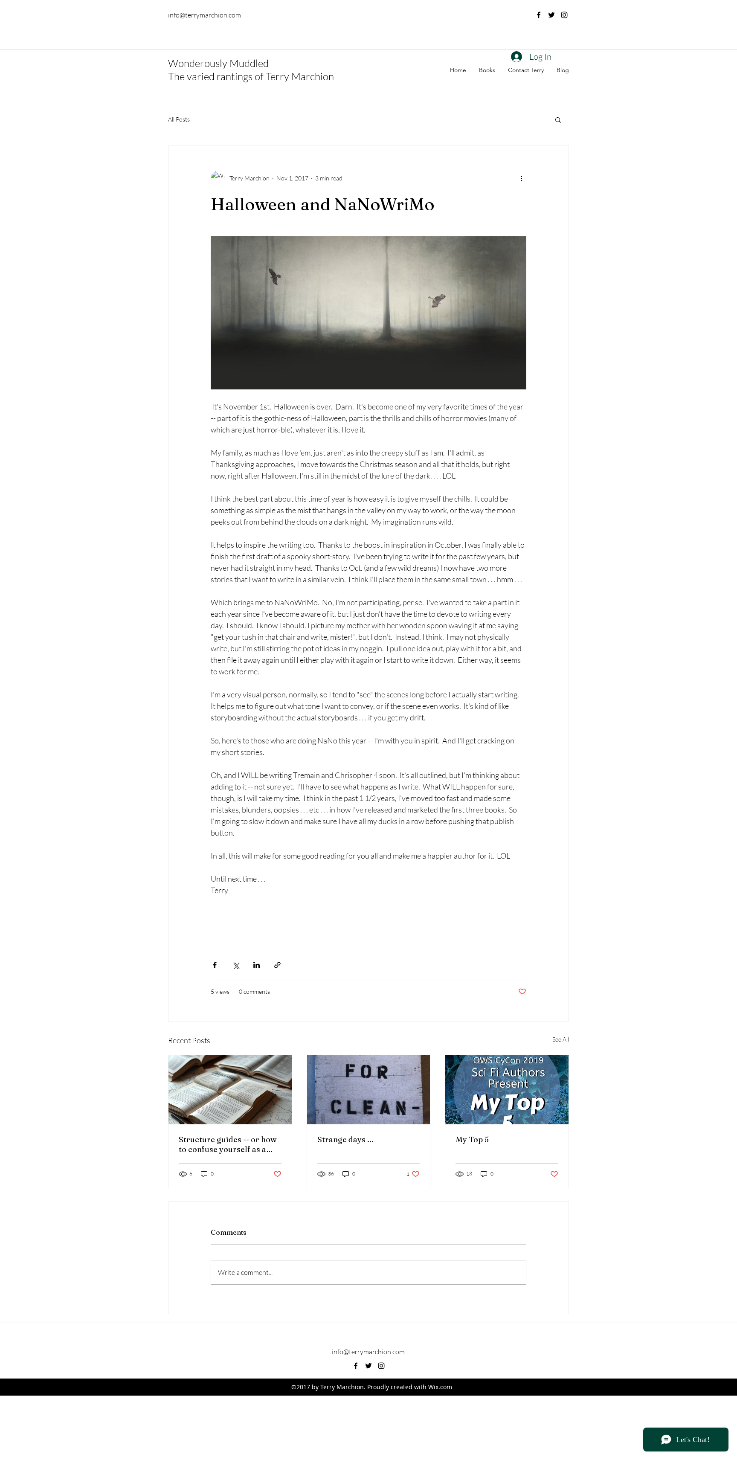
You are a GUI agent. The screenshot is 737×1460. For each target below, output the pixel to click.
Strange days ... (345, 1139)
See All (560, 1039)
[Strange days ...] (368, 1089)
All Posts (179, 119)
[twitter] (551, 15)
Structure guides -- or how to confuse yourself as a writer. (228, 1144)
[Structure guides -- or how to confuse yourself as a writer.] (230, 1089)
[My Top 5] (507, 1089)
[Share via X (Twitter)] (236, 965)
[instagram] (564, 15)
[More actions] (521, 178)
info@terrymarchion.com (204, 15)
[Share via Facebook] (215, 965)
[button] (558, 119)
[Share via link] (277, 965)
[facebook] (538, 15)
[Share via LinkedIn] (256, 965)
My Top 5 (472, 1139)
